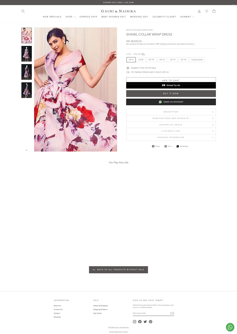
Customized (197, 59)
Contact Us (58, 309)
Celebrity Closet (164, 17)
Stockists (57, 317)
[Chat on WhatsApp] (230, 327)
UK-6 (131, 59)
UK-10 (151, 59)
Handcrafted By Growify (118, 332)
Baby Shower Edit (113, 17)
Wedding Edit (139, 17)
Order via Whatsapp (173, 102)
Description (171, 112)
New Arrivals (52, 17)
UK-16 (183, 59)
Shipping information (171, 137)
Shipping (163, 44)
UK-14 (173, 59)
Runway (186, 17)
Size (133, 54)
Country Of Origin (171, 125)
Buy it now (171, 93)
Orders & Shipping (100, 306)
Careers (57, 313)
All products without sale (142, 30)
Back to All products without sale (120, 270)
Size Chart (97, 313)
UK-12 (162, 59)
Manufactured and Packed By (171, 118)
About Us (57, 306)
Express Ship (88, 17)
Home (128, 30)
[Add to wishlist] (64, 176)
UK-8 (141, 59)
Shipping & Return (100, 309)
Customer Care (171, 131)
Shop (70, 17)
